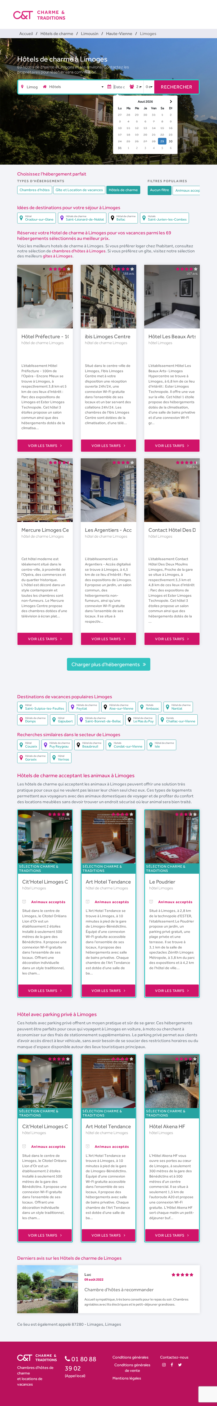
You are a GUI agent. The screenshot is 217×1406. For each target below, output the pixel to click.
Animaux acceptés (190, 190)
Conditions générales (130, 1357)
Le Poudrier (162, 882)
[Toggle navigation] (200, 10)
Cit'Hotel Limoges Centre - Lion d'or (63, 882)
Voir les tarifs (43, 445)
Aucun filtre (159, 190)
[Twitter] (180, 1365)
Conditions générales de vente (132, 1368)
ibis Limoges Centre (107, 336)
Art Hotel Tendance (108, 882)
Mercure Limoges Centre (50, 530)
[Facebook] (172, 1365)
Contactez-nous (174, 1357)
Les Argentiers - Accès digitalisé (121, 530)
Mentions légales (126, 1378)
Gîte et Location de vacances (79, 190)
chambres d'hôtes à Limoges (79, 250)
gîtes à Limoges (58, 255)
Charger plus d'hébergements (106, 664)
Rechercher (176, 87)
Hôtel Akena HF (167, 1126)
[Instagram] (164, 1365)
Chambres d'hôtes (35, 190)
